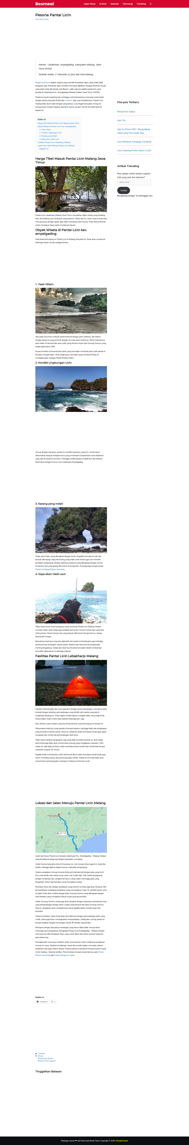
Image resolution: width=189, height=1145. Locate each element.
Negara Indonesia (42, 82)
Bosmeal (44, 4)
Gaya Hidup (90, 4)
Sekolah (115, 4)
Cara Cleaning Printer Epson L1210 (134, 150)
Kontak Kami (122, 1141)
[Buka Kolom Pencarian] (151, 4)
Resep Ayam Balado (45, 1058)
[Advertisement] (71, 41)
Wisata (40, 1056)
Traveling (141, 4)
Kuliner (103, 4)
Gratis (123, 190)
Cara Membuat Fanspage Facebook (134, 142)
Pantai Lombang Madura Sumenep (50, 569)
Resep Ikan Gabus (126, 111)
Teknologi (128, 4)
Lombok (68, 100)
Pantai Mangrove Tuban (64, 955)
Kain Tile (121, 120)
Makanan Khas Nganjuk (47, 1061)
